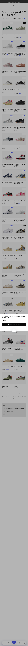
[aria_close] (14, 330)
